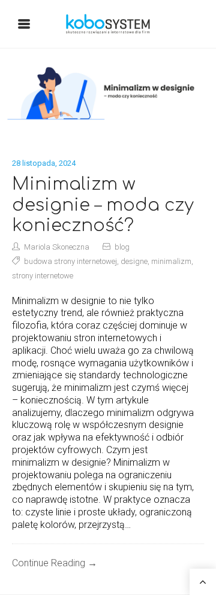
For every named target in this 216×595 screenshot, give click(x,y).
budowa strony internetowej (70, 261)
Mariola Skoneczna (56, 246)
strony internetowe (42, 275)
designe (134, 261)
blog (122, 246)
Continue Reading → (54, 563)
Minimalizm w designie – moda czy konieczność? (103, 205)
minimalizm (171, 261)
